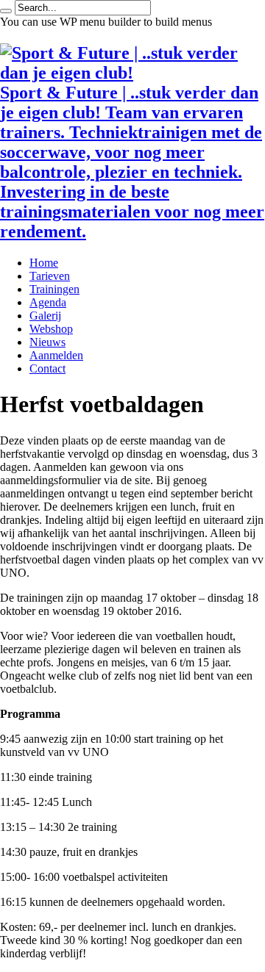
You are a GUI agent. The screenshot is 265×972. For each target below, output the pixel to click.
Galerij (45, 315)
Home (43, 262)
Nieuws (47, 342)
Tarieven (49, 276)
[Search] (6, 11)
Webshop (51, 329)
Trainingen (54, 289)
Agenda (47, 302)
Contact (47, 368)
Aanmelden (56, 355)
